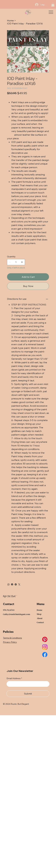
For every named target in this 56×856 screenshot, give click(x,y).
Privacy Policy (10, 642)
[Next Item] (44, 51)
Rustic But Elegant (9, 596)
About (39, 618)
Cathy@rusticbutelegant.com (16, 614)
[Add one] (22, 262)
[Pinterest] (15, 584)
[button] (53, 5)
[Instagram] (44, 647)
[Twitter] (19, 584)
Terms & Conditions (12, 638)
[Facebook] (12, 584)
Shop (39, 614)
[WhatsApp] (8, 584)
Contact (40, 622)
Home (39, 610)
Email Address (14, 678)
